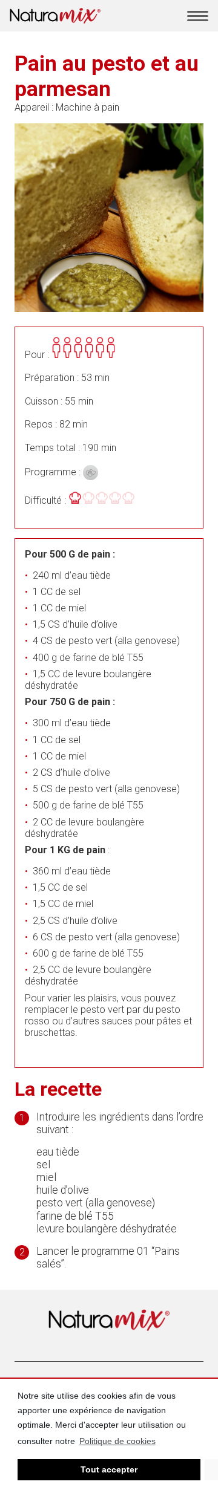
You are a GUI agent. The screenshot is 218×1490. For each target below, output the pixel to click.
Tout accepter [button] (109, 1469)
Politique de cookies (117, 1441)
